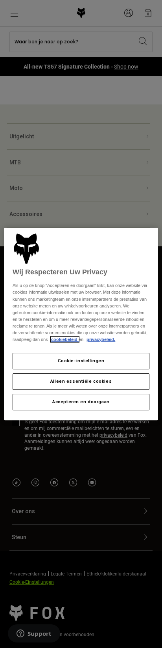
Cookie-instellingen (81, 360)
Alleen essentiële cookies (81, 381)
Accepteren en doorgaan (81, 401)
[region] (81, 324)
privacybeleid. (101, 339)
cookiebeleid (65, 339)
